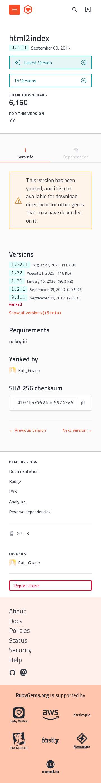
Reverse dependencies (30, 511)
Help (15, 660)
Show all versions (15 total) (35, 312)
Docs (15, 621)
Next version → (77, 430)
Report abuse (27, 585)
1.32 (16, 273)
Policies (19, 630)
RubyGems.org (32, 695)
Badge (15, 481)
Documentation (24, 471)
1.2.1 (18, 289)
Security (20, 650)
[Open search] (75, 10)
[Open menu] (14, 10)
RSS (13, 491)
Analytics (17, 501)
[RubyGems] (28, 9)
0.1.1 (18, 297)
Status (18, 640)
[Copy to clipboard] (83, 403)
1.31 (16, 281)
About (17, 611)
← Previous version (27, 430)
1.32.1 (19, 265)
